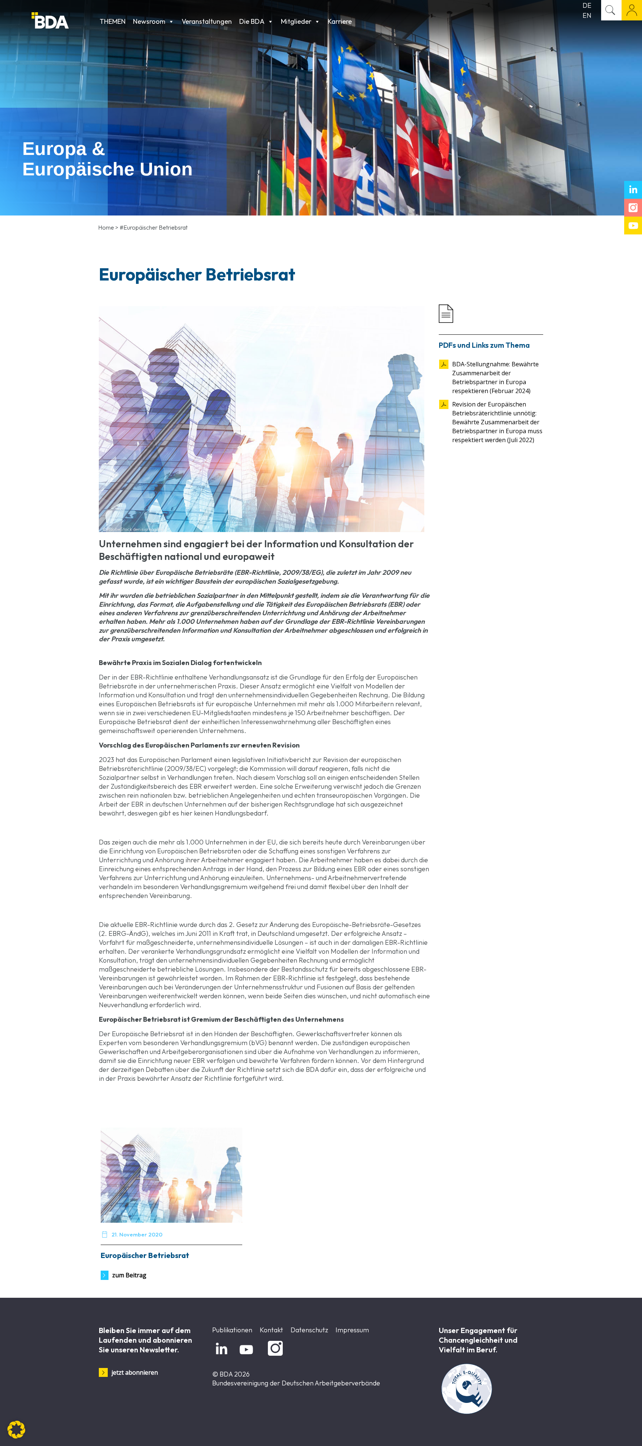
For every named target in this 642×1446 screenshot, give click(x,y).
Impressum (352, 1330)
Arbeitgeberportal (632, 10)
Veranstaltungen (207, 21)
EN (587, 15)
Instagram (274, 1356)
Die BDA (252, 21)
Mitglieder (296, 21)
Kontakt (271, 1330)
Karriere (340, 21)
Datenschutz (309, 1330)
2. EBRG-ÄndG (123, 933)
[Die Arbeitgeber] (64, 21)
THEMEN (113, 21)
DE (587, 5)
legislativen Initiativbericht (271, 759)
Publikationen (232, 1330)
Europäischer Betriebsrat (145, 1255)
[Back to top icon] (606, 1431)
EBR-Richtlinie (151, 677)
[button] (16, 1429)
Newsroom (149, 21)
